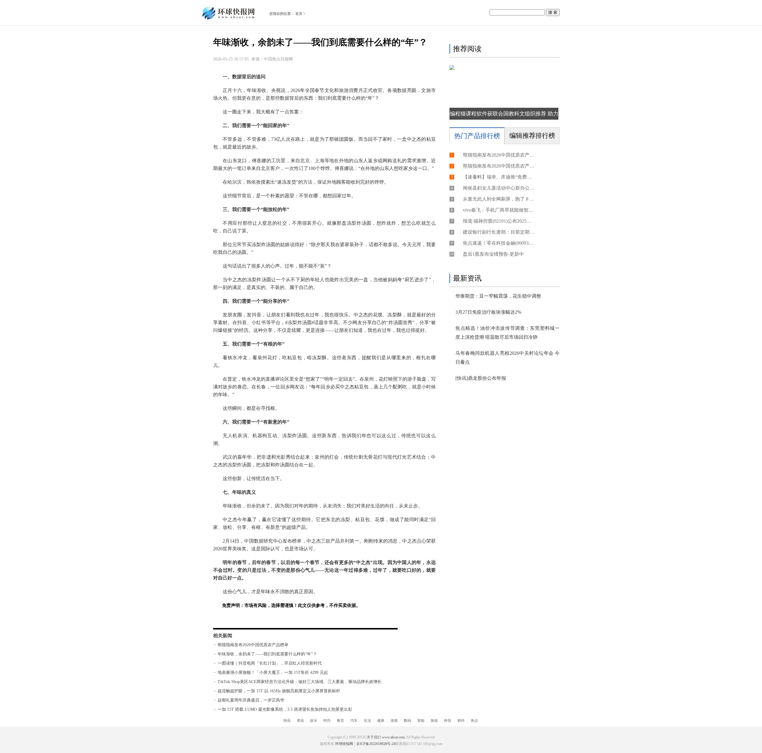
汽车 (353, 720)
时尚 (327, 720)
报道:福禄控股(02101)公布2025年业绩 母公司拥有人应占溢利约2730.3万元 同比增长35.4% (498, 221)
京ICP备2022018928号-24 (375, 744)
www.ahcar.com (393, 737)
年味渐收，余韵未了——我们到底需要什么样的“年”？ (267, 654)
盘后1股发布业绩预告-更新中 (493, 254)
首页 (298, 14)
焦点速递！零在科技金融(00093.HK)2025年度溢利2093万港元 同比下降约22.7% (498, 243)
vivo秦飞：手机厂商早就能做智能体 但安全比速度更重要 (498, 210)
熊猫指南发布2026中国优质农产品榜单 (253, 645)
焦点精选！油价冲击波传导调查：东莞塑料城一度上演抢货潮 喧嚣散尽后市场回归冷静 (507, 333)
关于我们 (374, 737)
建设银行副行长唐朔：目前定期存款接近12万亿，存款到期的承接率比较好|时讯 (498, 232)
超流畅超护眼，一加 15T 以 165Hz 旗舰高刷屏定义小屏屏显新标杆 (279, 691)
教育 (340, 720)
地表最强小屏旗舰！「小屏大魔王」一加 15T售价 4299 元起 (273, 672)
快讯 (287, 720)
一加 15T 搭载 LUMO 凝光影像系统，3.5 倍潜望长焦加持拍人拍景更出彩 (285, 709)
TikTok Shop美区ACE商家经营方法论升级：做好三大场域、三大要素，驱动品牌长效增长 (300, 681)
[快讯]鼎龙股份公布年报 (480, 378)
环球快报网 (344, 744)
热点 (474, 720)
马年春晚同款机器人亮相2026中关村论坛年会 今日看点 (507, 358)
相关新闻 (222, 635)
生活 (367, 720)
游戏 (394, 720)
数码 (407, 720)
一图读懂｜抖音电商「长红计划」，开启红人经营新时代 (270, 663)
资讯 (300, 720)
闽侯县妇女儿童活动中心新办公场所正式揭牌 (498, 187)
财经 (461, 720)
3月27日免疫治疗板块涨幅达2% (488, 312)
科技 (447, 720)
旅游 (434, 720)
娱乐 (313, 720)
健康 (380, 720)
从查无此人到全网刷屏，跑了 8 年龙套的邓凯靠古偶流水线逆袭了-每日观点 (498, 198)
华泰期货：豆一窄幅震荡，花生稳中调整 (498, 296)
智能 (420, 720)
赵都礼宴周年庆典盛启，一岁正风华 (251, 700)
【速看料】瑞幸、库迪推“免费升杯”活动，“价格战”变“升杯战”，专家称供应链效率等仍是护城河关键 (498, 176)
